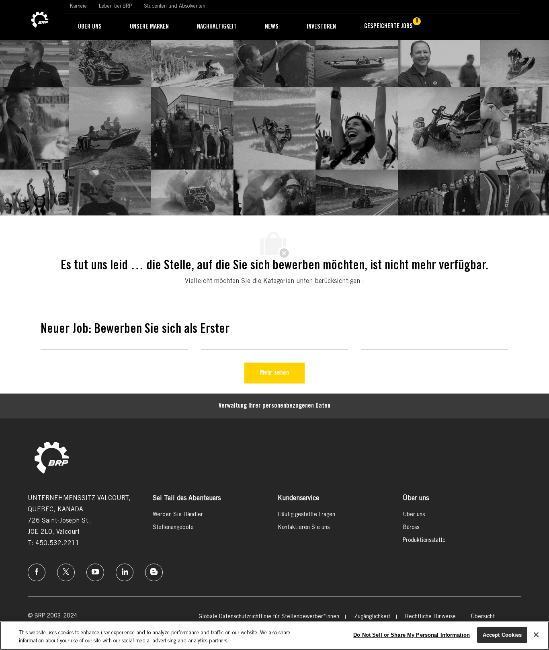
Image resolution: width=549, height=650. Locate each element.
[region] (274, 635)
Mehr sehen (274, 373)
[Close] (536, 635)
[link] (40, 20)
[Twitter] (66, 572)
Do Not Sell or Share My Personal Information (411, 635)
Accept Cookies (502, 635)
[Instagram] (95, 572)
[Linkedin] (124, 572)
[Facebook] (36, 572)
